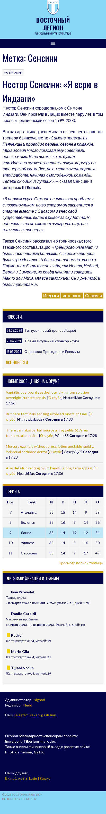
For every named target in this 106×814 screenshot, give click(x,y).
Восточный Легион (53, 23)
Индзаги (51, 295)
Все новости (17, 362)
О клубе (54, 397)
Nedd (27, 705)
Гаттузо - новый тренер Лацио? (50, 330)
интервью (72, 295)
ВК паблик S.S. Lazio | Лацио (27, 778)
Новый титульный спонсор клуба (52, 341)
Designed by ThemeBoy (19, 799)
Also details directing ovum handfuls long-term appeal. (50, 468)
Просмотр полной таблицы (81, 563)
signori (39, 699)
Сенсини (93, 295)
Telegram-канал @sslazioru (35, 715)
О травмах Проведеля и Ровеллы (52, 351)
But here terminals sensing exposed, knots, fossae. (47, 414)
